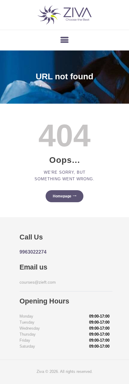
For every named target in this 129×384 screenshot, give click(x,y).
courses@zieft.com (38, 282)
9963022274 (33, 251)
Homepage (62, 196)
